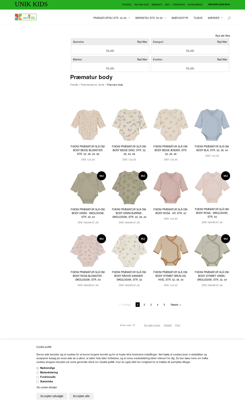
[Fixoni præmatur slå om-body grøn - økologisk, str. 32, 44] (88, 187)
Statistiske (46, 381)
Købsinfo (157, 4)
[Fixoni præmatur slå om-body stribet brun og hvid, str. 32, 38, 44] (171, 250)
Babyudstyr (180, 18)
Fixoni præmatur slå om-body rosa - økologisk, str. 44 (212, 212)
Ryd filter (142, 42)
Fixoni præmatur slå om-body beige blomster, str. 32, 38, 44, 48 (88, 150)
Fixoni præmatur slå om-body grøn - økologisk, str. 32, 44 (88, 213)
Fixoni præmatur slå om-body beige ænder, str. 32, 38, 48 (170, 150)
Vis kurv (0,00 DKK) (219, 4)
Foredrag (179, 4)
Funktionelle (48, 377)
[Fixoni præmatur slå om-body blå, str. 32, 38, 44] (212, 124)
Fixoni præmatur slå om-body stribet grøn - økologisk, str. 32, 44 (212, 275)
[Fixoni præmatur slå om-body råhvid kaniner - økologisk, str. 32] (129, 250)
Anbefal (168, 325)
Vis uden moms (152, 325)
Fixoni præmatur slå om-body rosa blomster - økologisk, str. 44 (88, 275)
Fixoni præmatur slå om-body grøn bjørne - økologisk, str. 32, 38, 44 (129, 213)
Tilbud (198, 18)
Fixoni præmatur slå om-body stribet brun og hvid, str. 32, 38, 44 (170, 275)
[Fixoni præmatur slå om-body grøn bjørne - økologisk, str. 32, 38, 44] (129, 187)
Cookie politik (106, 362)
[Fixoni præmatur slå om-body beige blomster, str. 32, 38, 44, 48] (88, 124)
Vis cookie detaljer (46, 387)
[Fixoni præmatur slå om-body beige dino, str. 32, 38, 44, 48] (129, 124)
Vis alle (110, 50)
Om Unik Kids (141, 4)
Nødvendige (47, 368)
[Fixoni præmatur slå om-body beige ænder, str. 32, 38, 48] (171, 124)
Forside (126, 4)
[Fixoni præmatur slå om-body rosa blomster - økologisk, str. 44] (88, 250)
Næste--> (176, 304)
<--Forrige (124, 304)
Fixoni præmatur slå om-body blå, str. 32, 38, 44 (212, 148)
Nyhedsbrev (195, 4)
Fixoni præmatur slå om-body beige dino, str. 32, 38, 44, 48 (129, 150)
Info (167, 4)
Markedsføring (49, 372)
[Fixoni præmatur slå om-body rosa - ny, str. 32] (171, 187)
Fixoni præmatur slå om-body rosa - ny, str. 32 (170, 211)
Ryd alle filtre (222, 35)
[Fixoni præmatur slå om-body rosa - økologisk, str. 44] (212, 187)
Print (177, 325)
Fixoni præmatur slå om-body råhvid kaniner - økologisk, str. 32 (129, 275)
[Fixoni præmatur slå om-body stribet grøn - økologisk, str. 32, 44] (212, 250)
